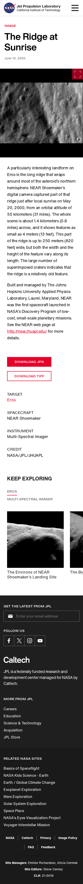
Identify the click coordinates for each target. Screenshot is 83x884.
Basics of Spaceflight (21, 768)
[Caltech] (16, 660)
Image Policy (67, 837)
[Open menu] (75, 8)
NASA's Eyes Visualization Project (32, 817)
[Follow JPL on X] (19, 640)
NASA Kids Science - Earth (26, 775)
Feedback (48, 847)
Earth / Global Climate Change (29, 782)
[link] (41, 113)
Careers (10, 709)
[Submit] (9, 616)
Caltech (27, 837)
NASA (10, 837)
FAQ (31, 847)
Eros (11, 400)
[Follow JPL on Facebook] (9, 640)
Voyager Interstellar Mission (27, 824)
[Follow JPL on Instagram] (29, 640)
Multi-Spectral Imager (30, 499)
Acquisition (13, 730)
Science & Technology (22, 723)
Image (10, 25)
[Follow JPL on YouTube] (40, 640)
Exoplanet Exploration (22, 789)
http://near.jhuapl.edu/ (27, 331)
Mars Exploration (18, 796)
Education (12, 716)
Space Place (14, 810)
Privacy (45, 837)
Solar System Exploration (25, 803)
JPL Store (12, 737)
